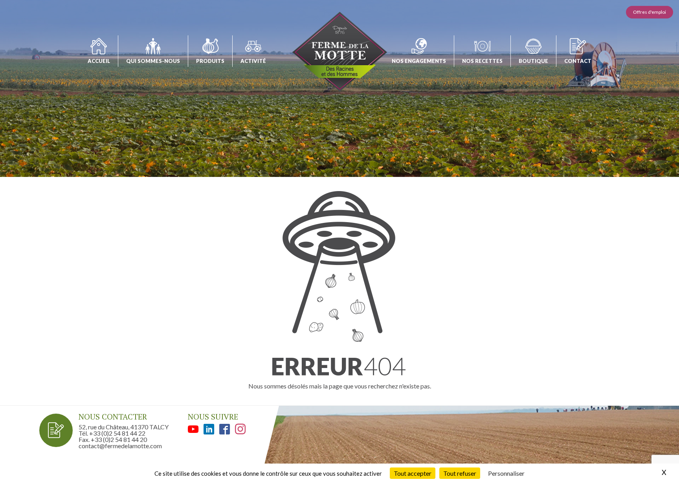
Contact (577, 61)
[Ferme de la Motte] (339, 52)
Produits (210, 61)
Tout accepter (412, 473)
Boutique (533, 61)
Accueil (99, 61)
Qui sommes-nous (153, 61)
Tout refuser (459, 473)
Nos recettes (482, 61)
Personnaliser (506, 473)
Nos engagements (419, 61)
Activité (253, 61)
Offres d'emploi (649, 12)
